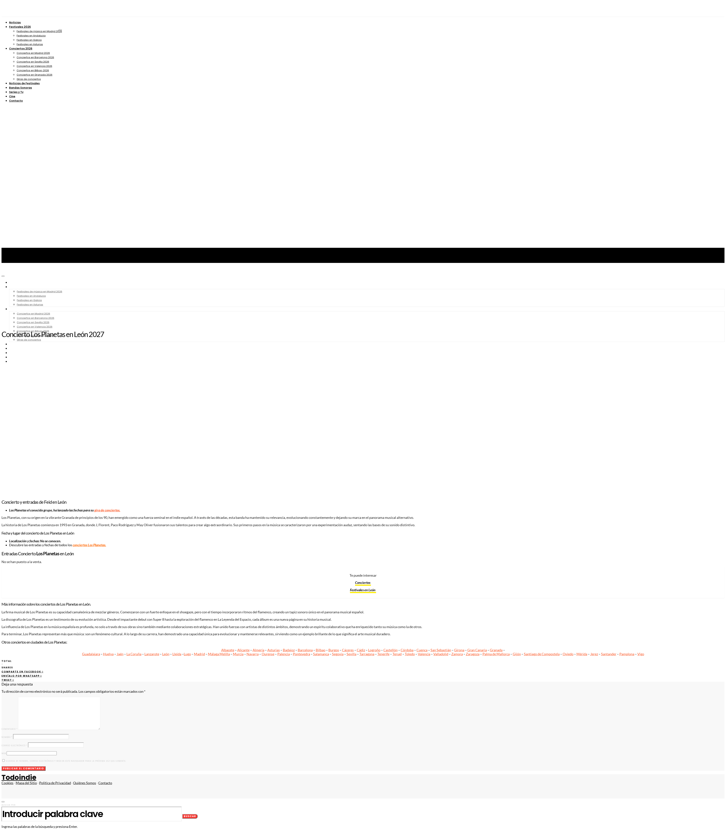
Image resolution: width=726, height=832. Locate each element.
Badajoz (289, 650)
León (165, 654)
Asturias (273, 650)
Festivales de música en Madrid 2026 (39, 31)
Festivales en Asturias (30, 44)
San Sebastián (440, 650)
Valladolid (440, 654)
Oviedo (568, 654)
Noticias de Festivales (24, 83)
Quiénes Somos (84, 783)
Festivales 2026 (20, 27)
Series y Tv (16, 92)
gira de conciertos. (107, 510)
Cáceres (348, 650)
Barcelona (305, 650)
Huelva (108, 654)
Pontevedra (301, 654)
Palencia (283, 654)
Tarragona (366, 654)
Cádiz (361, 650)
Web (4, 753)
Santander (608, 654)
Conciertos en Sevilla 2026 (33, 62)
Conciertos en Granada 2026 (34, 75)
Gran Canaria (477, 650)
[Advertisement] (363, 298)
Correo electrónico (14, 745)
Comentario (10, 729)
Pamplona (626, 654)
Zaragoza (472, 654)
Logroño (374, 650)
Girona (459, 650)
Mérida (581, 654)
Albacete (227, 650)
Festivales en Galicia (29, 40)
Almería (258, 650)
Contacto (16, 101)
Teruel (397, 654)
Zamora (457, 654)
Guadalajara (91, 654)
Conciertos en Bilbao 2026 (33, 70)
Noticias (15, 22)
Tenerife (383, 654)
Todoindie (19, 777)
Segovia (338, 654)
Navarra (253, 654)
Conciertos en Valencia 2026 (34, 66)
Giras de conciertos (29, 79)
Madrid (199, 654)
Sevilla (351, 654)
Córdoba (407, 650)
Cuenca (422, 650)
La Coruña (133, 654)
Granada (496, 650)
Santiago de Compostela (542, 654)
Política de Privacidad (55, 783)
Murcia (238, 654)
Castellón (390, 650)
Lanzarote (151, 654)
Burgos (333, 650)
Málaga (214, 654)
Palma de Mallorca (496, 654)
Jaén (120, 654)
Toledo (410, 654)
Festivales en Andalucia (31, 35)
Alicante (243, 650)
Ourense (268, 654)
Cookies (7, 783)
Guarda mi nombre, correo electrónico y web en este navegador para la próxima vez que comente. (66, 761)
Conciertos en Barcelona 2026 (35, 57)
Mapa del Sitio (26, 783)
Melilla (225, 654)
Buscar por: (9, 805)
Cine (12, 96)
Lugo (187, 654)
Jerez (594, 654)
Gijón (517, 654)
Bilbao (320, 650)
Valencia (424, 654)
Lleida (176, 654)
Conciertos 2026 (20, 48)
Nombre (7, 737)
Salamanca (321, 654)
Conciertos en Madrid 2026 (33, 53)
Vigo (640, 654)
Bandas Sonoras (20, 88)
